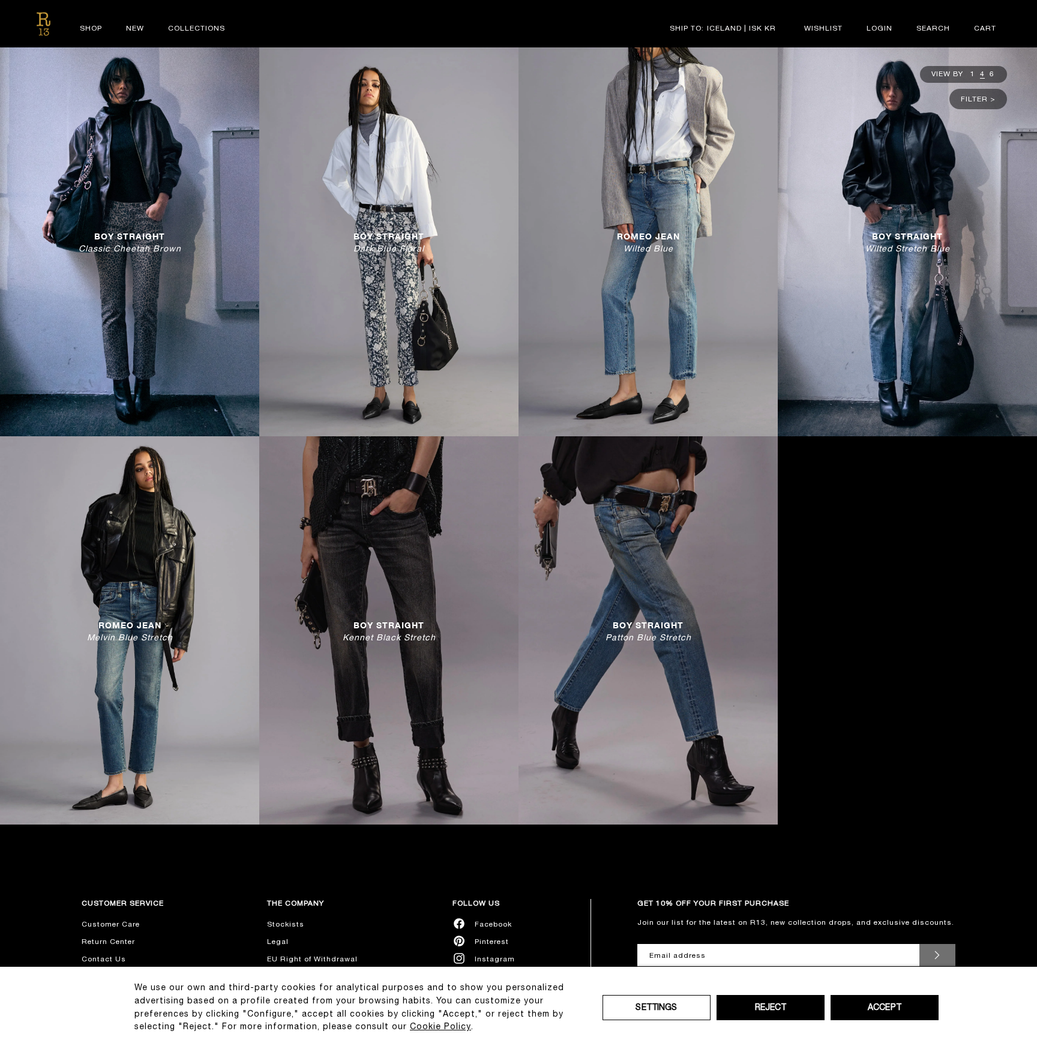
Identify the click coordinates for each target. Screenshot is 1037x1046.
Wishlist (823, 28)
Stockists (285, 924)
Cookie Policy (440, 1026)
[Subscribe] (937, 955)
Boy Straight (130, 241)
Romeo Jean (648, 241)
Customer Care (111, 924)
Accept (884, 1007)
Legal (278, 941)
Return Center (108, 941)
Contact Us (104, 959)
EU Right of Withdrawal (312, 959)
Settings (656, 1007)
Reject (771, 1007)
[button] (933, 28)
